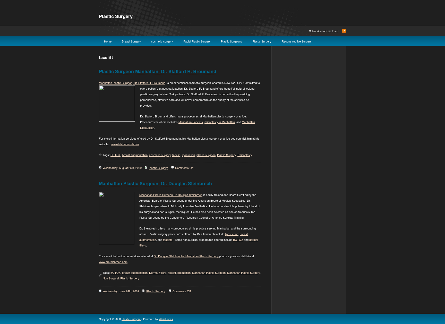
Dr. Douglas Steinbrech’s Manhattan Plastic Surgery (186, 256)
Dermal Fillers (157, 272)
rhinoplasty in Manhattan (219, 122)
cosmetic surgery (162, 41)
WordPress (166, 319)
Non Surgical (111, 278)
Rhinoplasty (244, 155)
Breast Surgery (131, 41)
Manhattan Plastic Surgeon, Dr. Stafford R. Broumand (132, 83)
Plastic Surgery (116, 16)
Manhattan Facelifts (190, 122)
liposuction (188, 155)
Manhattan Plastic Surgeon (209, 272)
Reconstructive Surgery (297, 41)
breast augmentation (135, 155)
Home (108, 41)
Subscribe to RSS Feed (323, 31)
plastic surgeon (206, 155)
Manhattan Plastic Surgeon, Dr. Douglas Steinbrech (155, 183)
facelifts (168, 239)
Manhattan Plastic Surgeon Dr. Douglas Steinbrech (170, 195)
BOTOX (115, 155)
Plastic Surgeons (231, 41)
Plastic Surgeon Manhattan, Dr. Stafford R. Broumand (157, 71)
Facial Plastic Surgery (197, 41)
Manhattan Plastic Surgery (243, 272)
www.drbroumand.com (125, 144)
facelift (176, 155)
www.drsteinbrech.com (113, 262)
